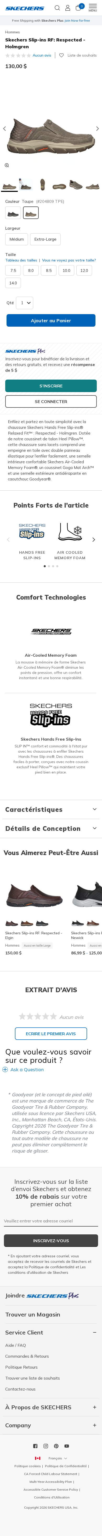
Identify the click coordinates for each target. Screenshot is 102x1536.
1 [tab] (45, 566)
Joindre (15, 1295)
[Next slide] (98, 128)
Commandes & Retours (27, 1356)
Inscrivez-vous (51, 1240)
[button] (9, 185)
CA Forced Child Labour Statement (50, 1474)
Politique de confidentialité (52, 1267)
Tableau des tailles (21, 260)
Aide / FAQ (15, 1345)
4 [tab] (57, 566)
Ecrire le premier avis (51, 1033)
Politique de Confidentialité (66, 1466)
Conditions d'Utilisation (52, 1497)
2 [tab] (49, 566)
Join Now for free (77, 20)
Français (55, 1458)
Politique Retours (21, 1367)
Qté (10, 302)
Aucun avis (42, 55)
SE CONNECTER (51, 401)
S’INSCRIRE (51, 385)
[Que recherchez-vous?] (57, 7)
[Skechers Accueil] (24, 8)
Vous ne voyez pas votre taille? (68, 260)
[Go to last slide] (4, 128)
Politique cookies (27, 1466)
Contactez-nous (20, 1389)
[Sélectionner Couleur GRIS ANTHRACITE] (13, 212)
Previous (9, 539)
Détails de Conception (43, 828)
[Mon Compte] (68, 8)
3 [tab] (53, 566)
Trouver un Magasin (32, 1314)
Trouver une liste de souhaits (32, 1378)
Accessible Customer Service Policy (51, 1489)
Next (93, 539)
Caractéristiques (34, 809)
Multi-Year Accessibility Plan (51, 1482)
